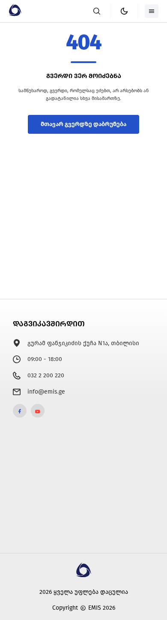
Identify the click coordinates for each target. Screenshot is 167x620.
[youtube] (38, 411)
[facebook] (20, 411)
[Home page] (15, 14)
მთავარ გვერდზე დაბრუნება (83, 124)
